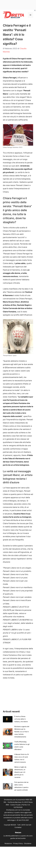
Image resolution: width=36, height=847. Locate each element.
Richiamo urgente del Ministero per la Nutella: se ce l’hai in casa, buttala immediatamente (21, 732)
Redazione (8, 843)
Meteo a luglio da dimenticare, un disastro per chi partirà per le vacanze (20, 772)
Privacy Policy (18, 843)
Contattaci (18, 827)
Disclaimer (27, 843)
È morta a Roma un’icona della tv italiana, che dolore (21, 719)
